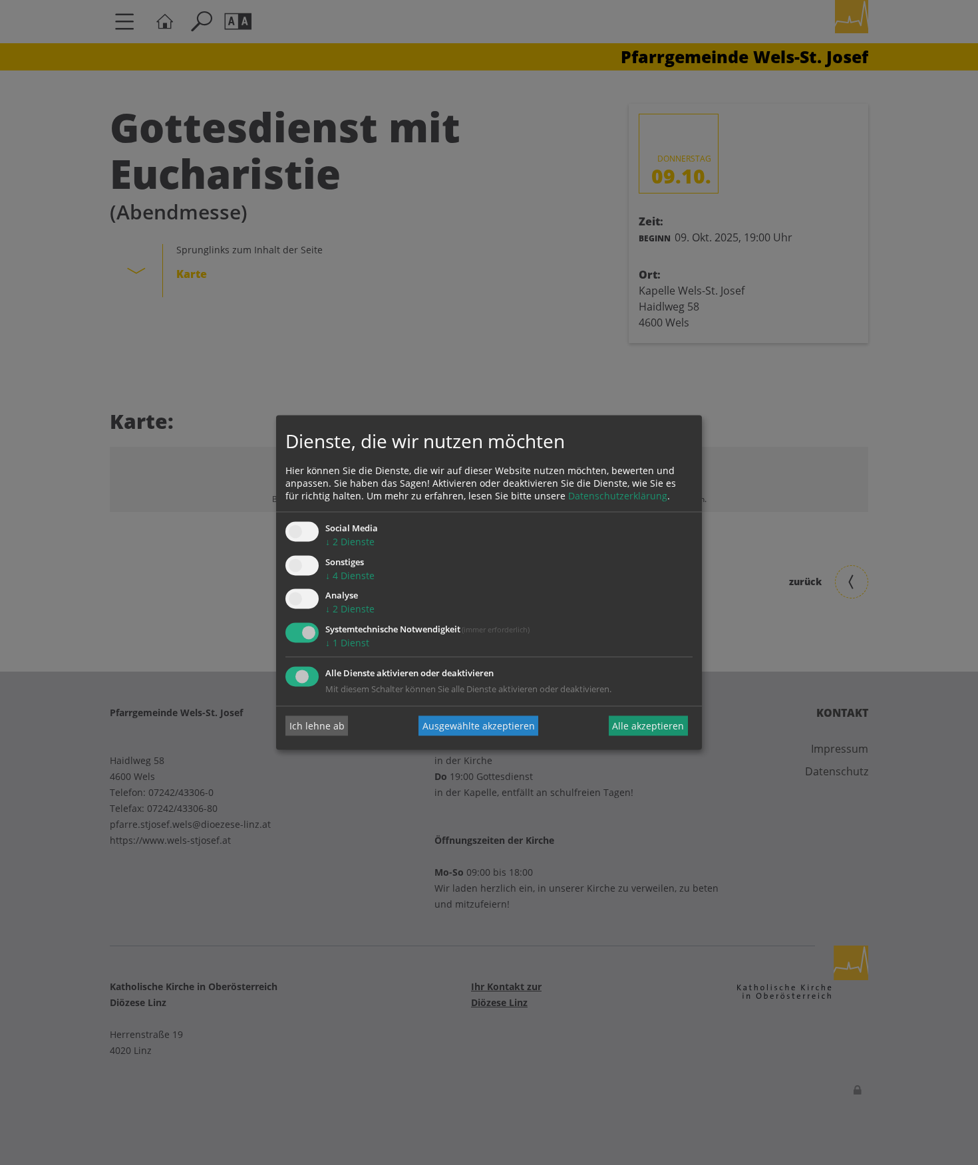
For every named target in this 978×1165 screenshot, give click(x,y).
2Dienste (350, 541)
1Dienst (347, 643)
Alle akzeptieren (648, 725)
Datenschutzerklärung (617, 495)
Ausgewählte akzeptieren (478, 725)
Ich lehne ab (317, 725)
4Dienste (350, 575)
